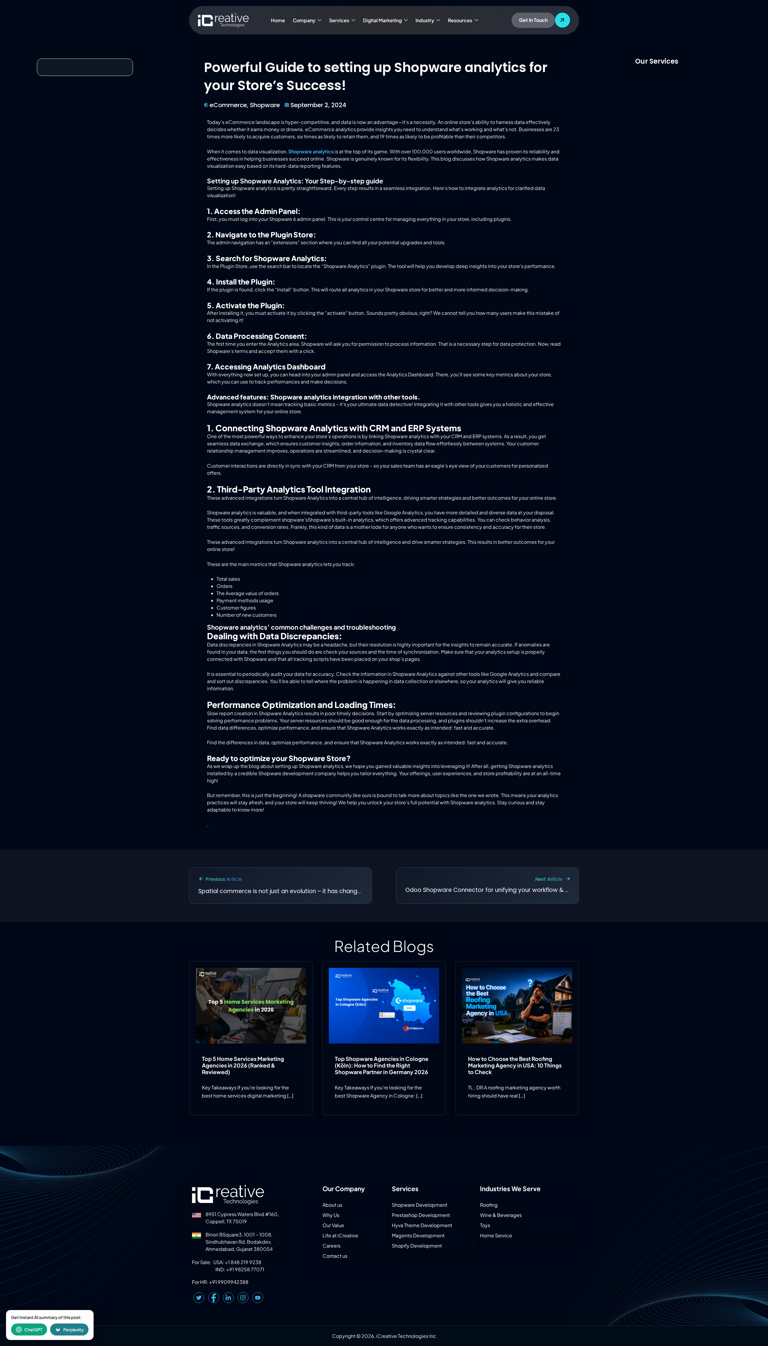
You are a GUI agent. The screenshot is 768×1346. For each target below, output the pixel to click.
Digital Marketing (382, 20)
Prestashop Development (421, 1215)
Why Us (330, 1215)
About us (332, 1205)
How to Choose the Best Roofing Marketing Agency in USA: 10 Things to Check (515, 1065)
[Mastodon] (257, 1297)
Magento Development (418, 1235)
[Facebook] (213, 1297)
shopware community (327, 795)
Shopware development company (297, 773)
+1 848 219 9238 (243, 1262)
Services (339, 20)
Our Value (333, 1225)
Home (278, 20)
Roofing (489, 1205)
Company (304, 20)
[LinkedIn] (228, 1297)
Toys (485, 1225)
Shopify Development (417, 1245)
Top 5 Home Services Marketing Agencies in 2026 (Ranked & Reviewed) (243, 1065)
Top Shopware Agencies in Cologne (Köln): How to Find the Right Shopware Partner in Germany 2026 (381, 1065)
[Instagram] (243, 1297)
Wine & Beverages (501, 1215)
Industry (425, 20)
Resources (460, 20)
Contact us (334, 1256)
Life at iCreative (340, 1235)
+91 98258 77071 (245, 1269)
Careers (331, 1245)
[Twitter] (199, 1297)
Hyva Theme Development (422, 1225)
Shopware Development (419, 1205)
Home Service (496, 1235)
